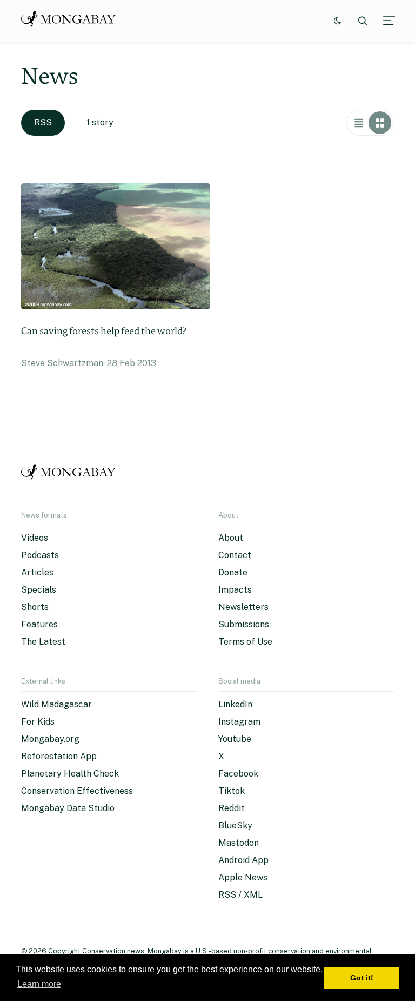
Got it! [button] (361, 977)
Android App (243, 860)
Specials (38, 590)
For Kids (38, 722)
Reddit (231, 808)
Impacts (235, 590)
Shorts (35, 607)
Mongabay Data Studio (68, 808)
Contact (234, 555)
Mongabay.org (50, 739)
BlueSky (235, 825)
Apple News (242, 877)
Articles (37, 572)
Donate (232, 572)
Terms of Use (245, 642)
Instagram (239, 722)
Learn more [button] (39, 984)
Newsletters (243, 607)
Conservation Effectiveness (77, 791)
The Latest (43, 642)
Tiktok (231, 791)
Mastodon (238, 843)
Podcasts (40, 555)
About (230, 538)
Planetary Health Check (70, 773)
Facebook (238, 773)
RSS (43, 122)
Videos (34, 538)
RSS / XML (240, 895)
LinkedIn (235, 704)
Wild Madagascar (56, 704)
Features (39, 624)
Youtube (234, 739)
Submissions (243, 624)
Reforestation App (59, 756)
